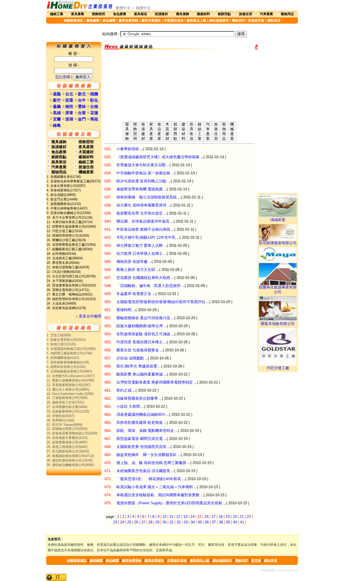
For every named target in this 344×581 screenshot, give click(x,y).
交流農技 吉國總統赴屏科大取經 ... (145, 278)
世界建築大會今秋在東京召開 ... (142, 165)
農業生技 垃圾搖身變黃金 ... (139, 350)
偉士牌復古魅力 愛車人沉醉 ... (141, 245)
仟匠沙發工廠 (277, 368)
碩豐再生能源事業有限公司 (278, 289)
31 (171, 522)
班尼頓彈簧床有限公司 (278, 243)
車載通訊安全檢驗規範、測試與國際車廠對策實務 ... (159, 495)
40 (235, 522)
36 (207, 522)
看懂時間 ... (125, 310)
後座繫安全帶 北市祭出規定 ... (141, 213)
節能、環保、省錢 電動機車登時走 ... (147, 431)
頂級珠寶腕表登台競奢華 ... (139, 398)
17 (214, 517)
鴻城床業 (277, 220)
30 (164, 522)
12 (178, 517)
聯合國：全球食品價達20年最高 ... (145, 221)
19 (228, 517)
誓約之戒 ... (125, 390)
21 (242, 517)
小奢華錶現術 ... (129, 149)
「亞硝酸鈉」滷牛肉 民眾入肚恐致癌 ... (150, 286)
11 (171, 517)
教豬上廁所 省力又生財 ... (137, 270)
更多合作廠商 (89, 316)
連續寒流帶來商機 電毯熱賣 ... (141, 189)
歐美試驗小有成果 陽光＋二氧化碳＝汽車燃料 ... (156, 487)
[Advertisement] (179, 86)
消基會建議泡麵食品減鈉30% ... (142, 414)
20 (235, 517)
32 (179, 522)
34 (193, 522)
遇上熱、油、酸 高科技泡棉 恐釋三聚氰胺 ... (153, 463)
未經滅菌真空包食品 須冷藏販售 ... (145, 471)
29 (157, 522)
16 (206, 517)
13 (185, 517)
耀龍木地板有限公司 (278, 324)
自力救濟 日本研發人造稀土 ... (141, 254)
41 (242, 522)
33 (186, 522)
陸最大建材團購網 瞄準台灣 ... (141, 326)
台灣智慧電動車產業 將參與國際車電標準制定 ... (156, 382)
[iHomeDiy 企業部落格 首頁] (80, 8)
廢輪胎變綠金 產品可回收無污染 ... (145, 318)
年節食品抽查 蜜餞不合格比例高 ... (145, 229)
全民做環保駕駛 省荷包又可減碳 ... (145, 334)
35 (200, 522)
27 (143, 522)
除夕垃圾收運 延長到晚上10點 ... (143, 181)
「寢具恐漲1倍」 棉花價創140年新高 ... (150, 479)
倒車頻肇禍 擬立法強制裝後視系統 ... (148, 197)
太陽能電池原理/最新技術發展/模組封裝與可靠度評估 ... (162, 302)
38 (221, 522)
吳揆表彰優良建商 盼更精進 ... (141, 423)
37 (214, 522)
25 (129, 522)
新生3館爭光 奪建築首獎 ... (138, 366)
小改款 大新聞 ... (130, 406)
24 (122, 522)
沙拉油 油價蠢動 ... (132, 358)
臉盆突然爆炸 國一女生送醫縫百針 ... (148, 455)
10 (164, 517)
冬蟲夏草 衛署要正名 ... (135, 294)
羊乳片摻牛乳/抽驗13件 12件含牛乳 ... (148, 237)
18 (221, 517)
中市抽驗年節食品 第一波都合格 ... (145, 173)
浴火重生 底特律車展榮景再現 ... (143, 205)
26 (136, 522)
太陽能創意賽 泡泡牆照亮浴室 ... (143, 447)
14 (192, 517)
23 (115, 522)
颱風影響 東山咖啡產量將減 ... (141, 374)
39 (228, 522)
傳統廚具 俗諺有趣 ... (134, 262)
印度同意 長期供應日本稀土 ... (141, 342)
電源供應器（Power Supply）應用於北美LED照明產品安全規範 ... (171, 503)
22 (249, 517)
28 (150, 522)
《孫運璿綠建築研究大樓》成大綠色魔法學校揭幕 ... (159, 157)
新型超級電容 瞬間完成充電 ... (141, 439)
